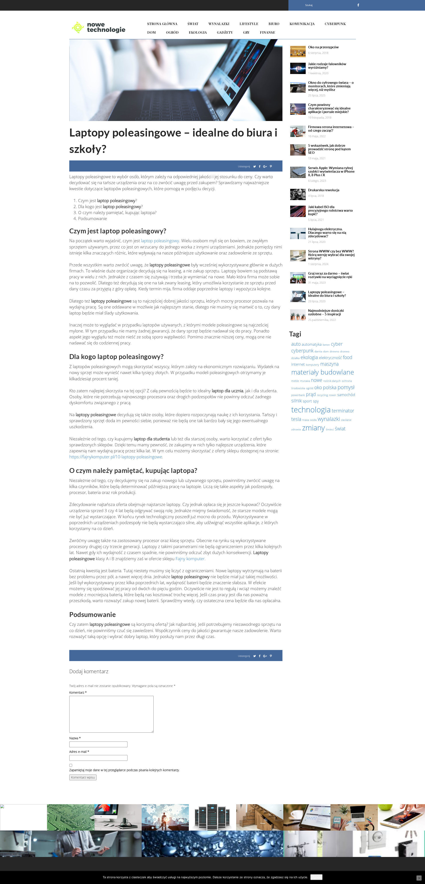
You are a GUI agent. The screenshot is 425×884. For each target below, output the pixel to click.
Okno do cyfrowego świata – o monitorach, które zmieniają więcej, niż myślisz (331, 86)
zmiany (313, 428)
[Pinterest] (271, 166)
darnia (318, 351)
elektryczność (330, 357)
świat (340, 428)
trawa (305, 420)
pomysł (346, 387)
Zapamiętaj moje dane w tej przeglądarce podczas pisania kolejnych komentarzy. (124, 770)
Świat (192, 23)
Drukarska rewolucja (323, 190)
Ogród (172, 32)
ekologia (309, 357)
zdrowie (296, 429)
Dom (151, 32)
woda (313, 420)
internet (298, 364)
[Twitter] (254, 166)
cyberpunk (302, 350)
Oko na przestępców (323, 47)
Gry (246, 32)
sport (307, 401)
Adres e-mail (79, 751)
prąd (311, 394)
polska (329, 387)
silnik (296, 401)
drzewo (344, 351)
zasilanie (346, 420)
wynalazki (329, 418)
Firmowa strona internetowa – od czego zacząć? (331, 128)
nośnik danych (332, 381)
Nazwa (75, 738)
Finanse (267, 32)
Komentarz (78, 692)
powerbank (298, 395)
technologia (311, 409)
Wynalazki (219, 23)
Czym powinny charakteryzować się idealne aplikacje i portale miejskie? (329, 108)
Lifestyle (249, 23)
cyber (337, 344)
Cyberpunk (335, 23)
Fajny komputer (190, 559)
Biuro (274, 23)
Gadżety (225, 32)
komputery (312, 365)
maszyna (329, 364)
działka (295, 358)
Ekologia (198, 32)
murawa (305, 381)
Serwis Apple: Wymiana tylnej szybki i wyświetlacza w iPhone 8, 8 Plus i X (331, 171)
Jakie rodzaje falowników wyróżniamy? (327, 65)
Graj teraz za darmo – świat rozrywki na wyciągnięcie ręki (330, 275)
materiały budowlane (322, 372)
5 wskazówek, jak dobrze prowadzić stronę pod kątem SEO (329, 149)
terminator (343, 411)
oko (318, 387)
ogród (309, 388)
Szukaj (309, 5)
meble (295, 381)
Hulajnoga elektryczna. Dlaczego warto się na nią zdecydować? (327, 232)
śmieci (330, 429)
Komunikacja (302, 23)
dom (326, 351)
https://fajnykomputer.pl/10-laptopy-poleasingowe (115, 457)
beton (326, 345)
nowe (316, 380)
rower (332, 395)
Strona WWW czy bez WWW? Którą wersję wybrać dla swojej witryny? (331, 255)
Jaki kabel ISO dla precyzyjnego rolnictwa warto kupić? (330, 210)
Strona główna (162, 23)
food (347, 357)
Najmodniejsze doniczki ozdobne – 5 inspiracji (326, 312)
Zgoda (316, 877)
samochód (346, 394)
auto (296, 344)
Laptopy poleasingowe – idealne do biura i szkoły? (327, 293)
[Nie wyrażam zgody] (419, 878)
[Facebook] (358, 5)
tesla (296, 419)
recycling (322, 395)
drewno (334, 351)
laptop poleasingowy (160, 241)
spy (316, 401)
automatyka (312, 344)
